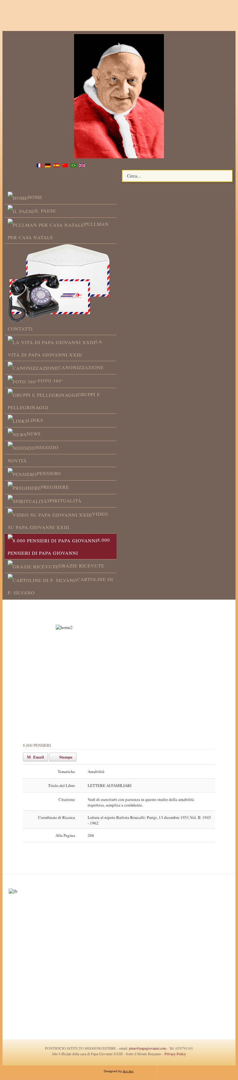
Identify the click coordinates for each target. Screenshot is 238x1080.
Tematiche (66, 771)
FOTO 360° (51, 381)
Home (35, 197)
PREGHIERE (55, 487)
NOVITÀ (17, 460)
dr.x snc (128, 1071)
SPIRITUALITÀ (64, 500)
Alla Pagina (65, 835)
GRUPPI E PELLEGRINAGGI (54, 401)
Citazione (67, 799)
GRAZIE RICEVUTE (81, 565)
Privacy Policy (174, 1053)
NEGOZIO (47, 447)
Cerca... (177, 165)
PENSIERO (49, 473)
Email (38, 757)
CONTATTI (20, 329)
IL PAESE (45, 211)
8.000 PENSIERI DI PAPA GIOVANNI (59, 546)
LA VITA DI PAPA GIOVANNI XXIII (55, 348)
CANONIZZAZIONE (81, 367)
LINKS (35, 420)
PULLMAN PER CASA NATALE (58, 230)
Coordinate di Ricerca (56, 817)
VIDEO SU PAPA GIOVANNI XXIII (58, 520)
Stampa (65, 757)
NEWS (34, 434)
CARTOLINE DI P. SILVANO (60, 586)
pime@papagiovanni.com (147, 1048)
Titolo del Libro (61, 785)
